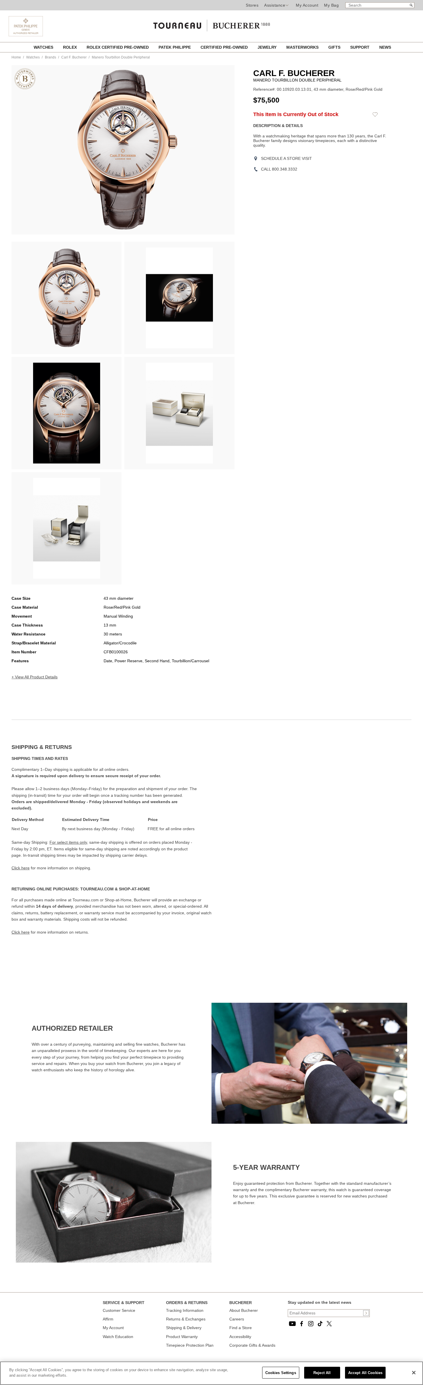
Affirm (108, 1319)
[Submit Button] (366, 1313)
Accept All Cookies (365, 1373)
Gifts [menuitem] (335, 47)
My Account (307, 5)
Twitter (329, 1323)
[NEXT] (220, 149)
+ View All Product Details (35, 677)
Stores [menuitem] (252, 5)
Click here (21, 868)
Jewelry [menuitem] (268, 47)
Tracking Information (184, 1310)
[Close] (413, 1372)
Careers (236, 1319)
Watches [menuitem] (44, 47)
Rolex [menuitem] (70, 47)
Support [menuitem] (360, 47)
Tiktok (320, 1323)
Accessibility (240, 1336)
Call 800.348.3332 (279, 169)
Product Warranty (182, 1336)
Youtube (292, 1323)
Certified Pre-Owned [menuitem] (225, 47)
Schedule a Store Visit (286, 158)
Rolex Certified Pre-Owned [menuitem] (118, 47)
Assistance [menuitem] (274, 5)
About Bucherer (243, 1310)
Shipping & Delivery (183, 1327)
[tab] (112, 747)
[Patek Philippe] (26, 35)
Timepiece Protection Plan (190, 1345)
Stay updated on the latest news (319, 1302)
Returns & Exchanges (185, 1319)
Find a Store (240, 1327)
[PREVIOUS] (26, 149)
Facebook (301, 1323)
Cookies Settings (280, 1373)
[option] (66, 298)
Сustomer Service (119, 1310)
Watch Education (118, 1336)
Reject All (322, 1373)
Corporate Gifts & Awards (252, 1345)
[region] (211, 1373)
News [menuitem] (385, 47)
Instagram (311, 1323)
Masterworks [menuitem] (303, 47)
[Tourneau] (211, 23)
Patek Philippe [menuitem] (175, 47)
